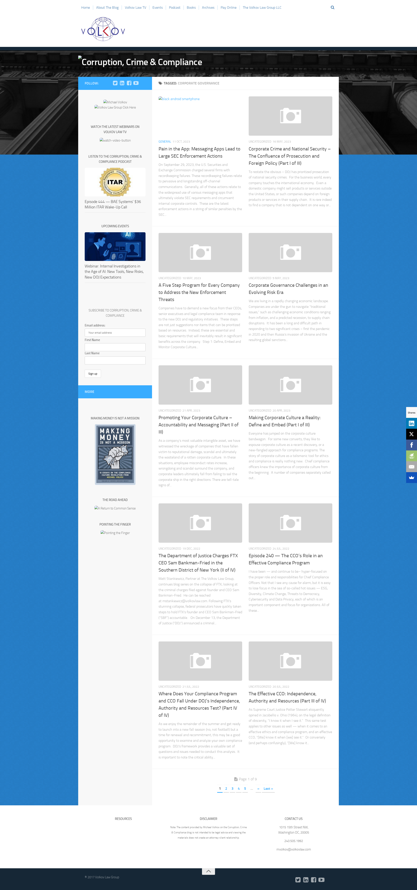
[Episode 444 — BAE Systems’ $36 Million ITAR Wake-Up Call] (115, 182)
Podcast (174, 7)
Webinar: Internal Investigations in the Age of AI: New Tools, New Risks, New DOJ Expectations (114, 271)
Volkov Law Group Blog (103, 29)
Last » (268, 788)
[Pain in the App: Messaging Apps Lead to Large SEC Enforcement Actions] (200, 116)
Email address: (95, 325)
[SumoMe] (411, 477)
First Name (92, 340)
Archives (208, 7)
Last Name (92, 353)
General (165, 141)
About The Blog (107, 7)
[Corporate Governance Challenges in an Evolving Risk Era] (290, 252)
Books (191, 7)
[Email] (411, 466)
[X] (411, 434)
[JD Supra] (143, 83)
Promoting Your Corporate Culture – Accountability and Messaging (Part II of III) (198, 425)
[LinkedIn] (122, 83)
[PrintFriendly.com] (411, 455)
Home (85, 7)
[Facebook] (129, 83)
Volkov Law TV (135, 7)
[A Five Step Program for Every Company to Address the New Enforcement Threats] (200, 252)
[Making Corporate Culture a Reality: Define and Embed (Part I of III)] (290, 385)
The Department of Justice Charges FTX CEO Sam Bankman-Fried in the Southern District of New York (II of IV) (198, 563)
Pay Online (229, 7)
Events (157, 7)
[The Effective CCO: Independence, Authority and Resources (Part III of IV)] (290, 661)
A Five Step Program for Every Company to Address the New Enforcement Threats (199, 292)
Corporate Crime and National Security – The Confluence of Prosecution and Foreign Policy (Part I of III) (290, 156)
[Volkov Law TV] (136, 83)
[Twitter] (115, 83)
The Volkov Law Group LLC (262, 7)
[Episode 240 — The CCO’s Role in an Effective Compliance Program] (290, 523)
